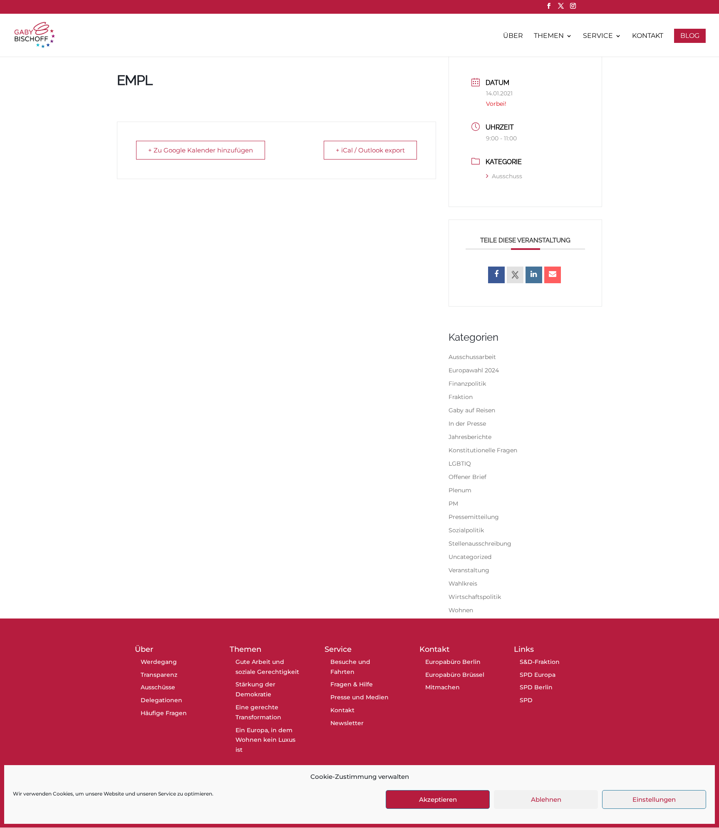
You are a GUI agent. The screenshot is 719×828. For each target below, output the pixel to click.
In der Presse (467, 423)
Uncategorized (470, 557)
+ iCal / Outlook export (370, 150)
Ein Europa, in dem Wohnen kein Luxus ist (265, 740)
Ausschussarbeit (472, 357)
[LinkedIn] (534, 275)
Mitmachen (442, 687)
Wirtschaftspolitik (475, 597)
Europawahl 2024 (474, 370)
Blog (689, 36)
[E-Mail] (552, 275)
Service (598, 36)
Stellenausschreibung (480, 543)
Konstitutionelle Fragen (483, 450)
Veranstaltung (469, 570)
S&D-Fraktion (540, 662)
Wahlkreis (463, 583)
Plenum (460, 490)
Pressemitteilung (474, 517)
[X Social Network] (515, 275)
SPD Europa (537, 674)
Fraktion (461, 397)
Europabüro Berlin (453, 662)
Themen (549, 36)
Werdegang (159, 662)
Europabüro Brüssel (454, 674)
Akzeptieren (438, 799)
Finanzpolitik (467, 383)
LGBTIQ (460, 463)
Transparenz (159, 674)
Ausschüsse (158, 687)
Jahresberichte (470, 437)
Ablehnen (546, 799)
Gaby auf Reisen (472, 410)
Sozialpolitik (466, 530)
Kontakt (647, 36)
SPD (526, 700)
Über (513, 36)
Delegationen (161, 700)
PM (453, 503)
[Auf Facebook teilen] (496, 275)
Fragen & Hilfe (351, 684)
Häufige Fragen (164, 713)
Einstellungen (654, 799)
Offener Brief (467, 477)
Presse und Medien (359, 697)
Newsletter (347, 723)
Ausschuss (507, 176)
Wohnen (461, 610)
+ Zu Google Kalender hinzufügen (200, 150)
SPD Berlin (536, 687)
